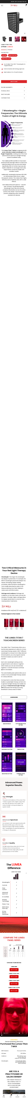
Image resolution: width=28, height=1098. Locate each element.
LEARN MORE (14, 697)
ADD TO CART (14, 969)
